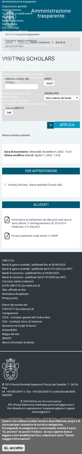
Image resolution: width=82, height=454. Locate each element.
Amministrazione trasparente (19, 1)
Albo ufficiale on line (14, 289)
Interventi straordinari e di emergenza (23, 77)
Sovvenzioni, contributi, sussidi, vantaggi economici (32, 45)
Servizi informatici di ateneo (18, 342)
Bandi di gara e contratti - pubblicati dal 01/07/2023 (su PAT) (37, 268)
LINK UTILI (8, 260)
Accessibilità (9, 330)
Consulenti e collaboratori (17, 13)
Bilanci (6, 49)
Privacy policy (10, 298)
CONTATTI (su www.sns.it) (18, 309)
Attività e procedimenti (15, 31)
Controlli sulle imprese (15, 38)
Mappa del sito (11, 334)
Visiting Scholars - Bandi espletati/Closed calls (35, 184)
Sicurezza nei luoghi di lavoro (19, 325)
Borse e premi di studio (15, 100)
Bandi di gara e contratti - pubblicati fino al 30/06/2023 (33, 264)
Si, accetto (13, 448)
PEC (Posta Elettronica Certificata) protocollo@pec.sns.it (41, 404)
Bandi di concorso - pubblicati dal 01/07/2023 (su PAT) (34, 277)
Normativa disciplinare (15, 294)
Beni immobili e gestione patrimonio (23, 52)
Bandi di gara (9, 96)
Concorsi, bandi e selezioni (18, 88)
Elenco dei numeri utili (14, 304)
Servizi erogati (10, 59)
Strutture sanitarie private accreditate (23, 74)
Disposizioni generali (14, 6)
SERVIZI (6, 338)
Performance (9, 24)
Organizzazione (11, 10)
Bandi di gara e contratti (16, 42)
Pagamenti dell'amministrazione (21, 63)
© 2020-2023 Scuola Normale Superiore (41, 401)
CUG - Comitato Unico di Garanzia (22, 321)
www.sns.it (8, 107)
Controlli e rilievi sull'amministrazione (24, 56)
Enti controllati (10, 27)
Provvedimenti (10, 34)
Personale (8, 17)
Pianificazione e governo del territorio (23, 70)
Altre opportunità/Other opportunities (24, 103)
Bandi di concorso (13, 20)
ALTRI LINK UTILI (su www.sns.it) (21, 285)
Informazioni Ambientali (16, 84)
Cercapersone (10, 313)
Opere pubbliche (11, 66)
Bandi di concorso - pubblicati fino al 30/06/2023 (30, 273)
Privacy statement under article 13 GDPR (35, 235)
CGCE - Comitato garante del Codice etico (26, 317)
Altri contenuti (10, 81)
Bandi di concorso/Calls (16, 93)
